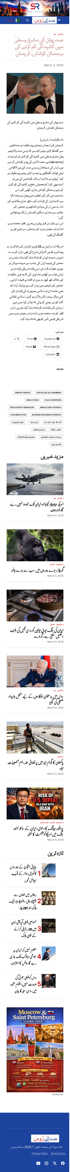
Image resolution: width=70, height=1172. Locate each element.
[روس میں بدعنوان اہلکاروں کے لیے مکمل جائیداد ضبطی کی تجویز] (35, 671)
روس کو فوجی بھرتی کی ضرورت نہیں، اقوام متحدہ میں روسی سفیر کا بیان (23, 984)
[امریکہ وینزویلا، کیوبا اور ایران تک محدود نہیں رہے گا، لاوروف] (35, 479)
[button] (59, 20)
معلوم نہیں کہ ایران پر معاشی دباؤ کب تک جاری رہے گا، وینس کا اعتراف (23, 956)
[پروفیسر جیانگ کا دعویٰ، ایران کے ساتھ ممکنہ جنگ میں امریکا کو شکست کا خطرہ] (35, 803)
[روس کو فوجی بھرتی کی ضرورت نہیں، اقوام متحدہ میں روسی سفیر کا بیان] (49, 981)
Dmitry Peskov (22, 393)
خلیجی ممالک (56, 429)
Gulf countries (53, 400)
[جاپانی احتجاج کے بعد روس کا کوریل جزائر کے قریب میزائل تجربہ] (49, 870)
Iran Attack (32, 400)
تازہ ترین (60, 34)
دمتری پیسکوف (39, 429)
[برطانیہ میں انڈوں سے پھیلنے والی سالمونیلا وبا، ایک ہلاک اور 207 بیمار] (49, 898)
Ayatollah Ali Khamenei (49, 393)
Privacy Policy (40, 1153)
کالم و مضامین (44, 823)
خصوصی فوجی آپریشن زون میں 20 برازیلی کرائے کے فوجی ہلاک (24, 929)
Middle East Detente (50, 407)
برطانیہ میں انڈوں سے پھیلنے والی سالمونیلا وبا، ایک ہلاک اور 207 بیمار (23, 901)
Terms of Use (58, 1153)
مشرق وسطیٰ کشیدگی (26, 437)
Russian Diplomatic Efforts (46, 415)
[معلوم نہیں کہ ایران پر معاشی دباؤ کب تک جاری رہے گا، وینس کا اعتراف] (49, 953)
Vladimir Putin (18, 415)
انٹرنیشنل (59, 565)
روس (54, 34)
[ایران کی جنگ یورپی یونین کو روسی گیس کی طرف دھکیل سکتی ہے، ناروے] (35, 605)
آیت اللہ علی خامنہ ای (52, 422)
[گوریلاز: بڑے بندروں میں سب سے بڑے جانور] (35, 545)
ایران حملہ (34, 422)
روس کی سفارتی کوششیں (51, 437)
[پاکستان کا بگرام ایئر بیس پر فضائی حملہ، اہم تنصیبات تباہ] (35, 737)
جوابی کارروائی (18, 422)
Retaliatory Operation (22, 407)
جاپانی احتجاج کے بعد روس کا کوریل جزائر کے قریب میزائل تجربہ (23, 873)
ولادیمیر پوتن (56, 444)
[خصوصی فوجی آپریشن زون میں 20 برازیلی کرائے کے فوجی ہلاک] (49, 926)
